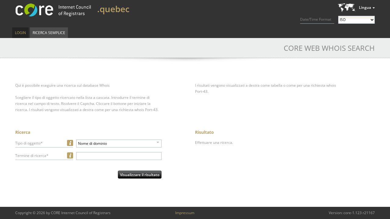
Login (20, 32)
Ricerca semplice (49, 32)
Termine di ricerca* (31, 155)
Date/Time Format (315, 19)
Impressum (184, 212)
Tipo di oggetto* (29, 143)
